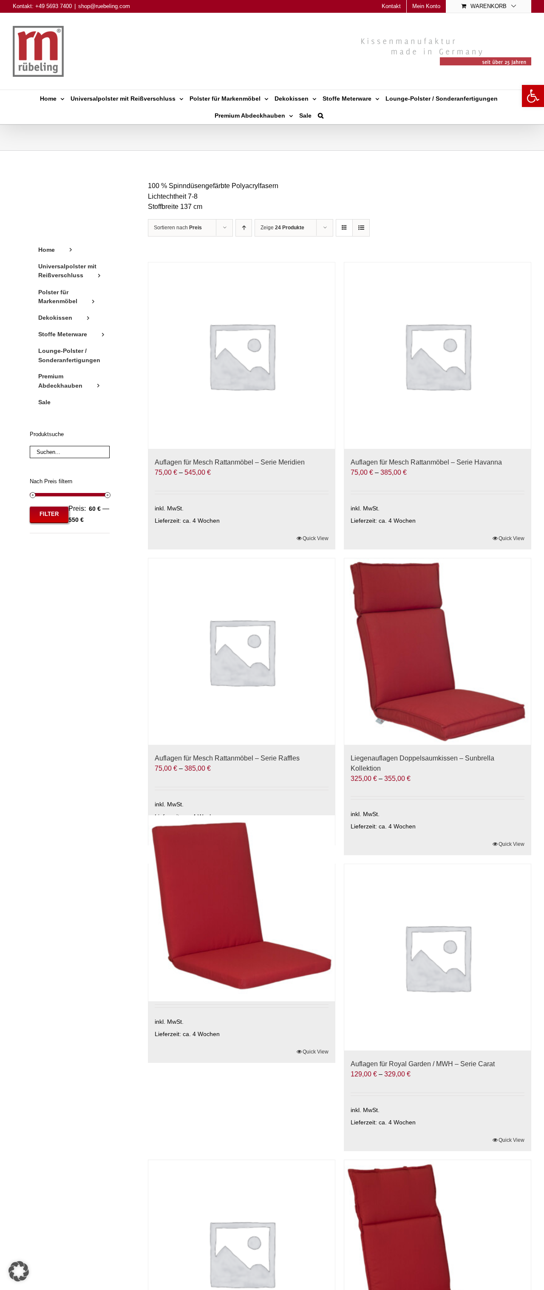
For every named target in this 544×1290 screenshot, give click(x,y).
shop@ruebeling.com (104, 6)
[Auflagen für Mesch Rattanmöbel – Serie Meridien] (241, 355)
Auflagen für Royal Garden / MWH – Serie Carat (423, 1063)
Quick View (316, 538)
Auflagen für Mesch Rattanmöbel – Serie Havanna (426, 462)
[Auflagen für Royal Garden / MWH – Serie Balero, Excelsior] (241, 908)
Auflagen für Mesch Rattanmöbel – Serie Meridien (230, 462)
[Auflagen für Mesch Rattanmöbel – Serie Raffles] (241, 651)
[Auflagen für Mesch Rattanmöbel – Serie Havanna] (437, 355)
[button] (533, 96)
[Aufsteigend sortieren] (243, 228)
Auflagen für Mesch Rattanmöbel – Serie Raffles (227, 758)
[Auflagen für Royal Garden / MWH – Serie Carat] (437, 957)
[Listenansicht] (361, 228)
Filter (49, 514)
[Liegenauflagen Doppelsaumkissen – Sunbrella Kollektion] (437, 651)
